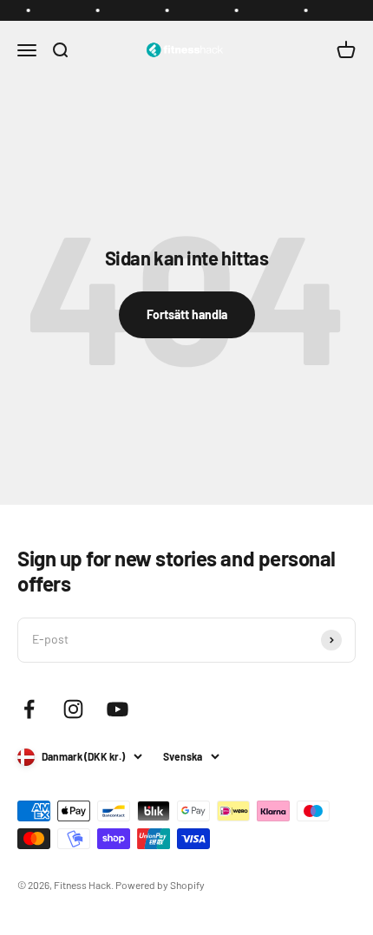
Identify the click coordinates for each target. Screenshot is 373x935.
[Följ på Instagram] (73, 709)
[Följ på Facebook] (29, 709)
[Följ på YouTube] (117, 709)
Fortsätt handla (187, 314)
